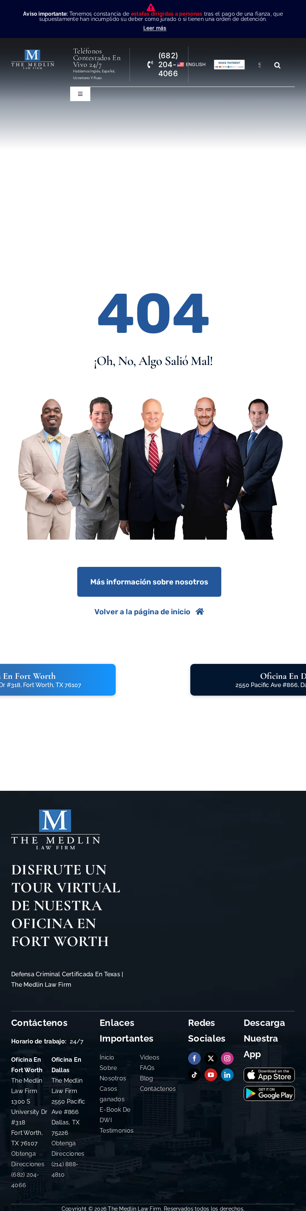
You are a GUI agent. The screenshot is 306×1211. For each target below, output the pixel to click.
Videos (150, 1057)
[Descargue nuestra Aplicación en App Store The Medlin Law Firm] (269, 1071)
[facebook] (194, 1058)
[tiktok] (194, 1074)
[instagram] (227, 1058)
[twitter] (210, 1058)
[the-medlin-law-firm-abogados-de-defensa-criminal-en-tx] (32, 53)
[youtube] (210, 1074)
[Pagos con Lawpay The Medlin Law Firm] (229, 62)
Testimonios (117, 1130)
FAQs (147, 1067)
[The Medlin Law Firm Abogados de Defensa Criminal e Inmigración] (55, 813)
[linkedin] (227, 1074)
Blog (146, 1078)
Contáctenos (158, 1088)
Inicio (107, 1057)
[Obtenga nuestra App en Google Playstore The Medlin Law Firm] (269, 1089)
